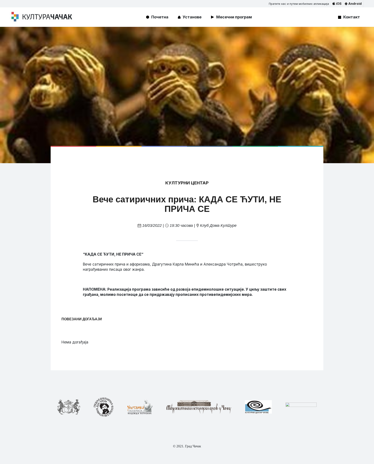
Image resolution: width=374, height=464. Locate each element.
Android (354, 4)
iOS (338, 4)
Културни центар (187, 182)
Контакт (351, 17)
